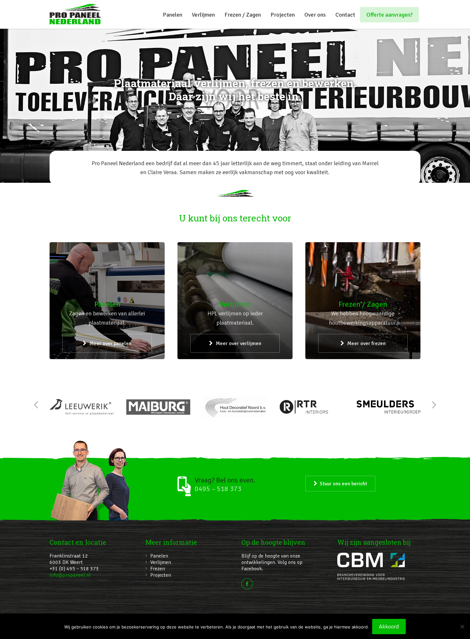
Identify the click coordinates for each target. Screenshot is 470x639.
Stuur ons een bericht (343, 484)
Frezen (157, 569)
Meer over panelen (110, 343)
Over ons (315, 14)
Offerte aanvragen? (389, 14)
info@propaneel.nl (70, 575)
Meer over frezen (366, 343)
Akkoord (389, 626)
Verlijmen (203, 14)
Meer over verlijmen (238, 343)
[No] (462, 626)
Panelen (172, 14)
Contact (345, 14)
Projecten (282, 14)
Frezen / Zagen (242, 14)
